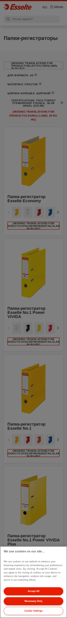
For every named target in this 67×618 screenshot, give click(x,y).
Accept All (33, 591)
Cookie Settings (33, 610)
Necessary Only (33, 601)
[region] (33, 582)
